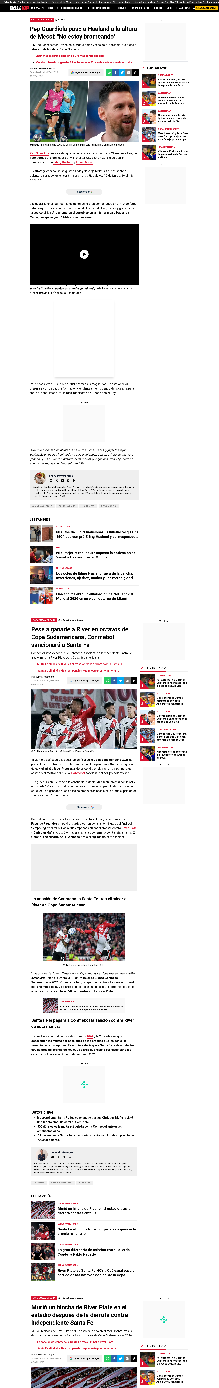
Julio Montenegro (45, 676)
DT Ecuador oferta (121, 2)
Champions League (42, 506)
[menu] (5, 8)
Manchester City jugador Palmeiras (92, 2)
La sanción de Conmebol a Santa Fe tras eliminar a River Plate (75, 1341)
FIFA (90, 1036)
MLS (169, 8)
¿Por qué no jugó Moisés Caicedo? (150, 2)
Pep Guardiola (39, 153)
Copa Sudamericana (73, 620)
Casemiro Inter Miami (62, 2)
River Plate (129, 828)
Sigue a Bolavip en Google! (88, 72)
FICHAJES (120, 8)
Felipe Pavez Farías (44, 68)
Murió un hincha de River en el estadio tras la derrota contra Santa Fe (79, 664)
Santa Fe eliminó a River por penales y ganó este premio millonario (78, 670)
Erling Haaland (63, 162)
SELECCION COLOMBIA (70, 8)
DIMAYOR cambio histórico (182, 2)
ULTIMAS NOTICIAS (42, 8)
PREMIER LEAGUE (140, 8)
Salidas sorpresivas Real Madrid (33, 2)
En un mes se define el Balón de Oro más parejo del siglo (70, 55)
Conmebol (78, 773)
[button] (115, 72)
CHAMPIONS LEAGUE (187, 8)
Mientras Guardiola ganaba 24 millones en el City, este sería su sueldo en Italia (84, 62)
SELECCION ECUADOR (99, 8)
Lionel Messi (84, 162)
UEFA (62, 20)
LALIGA (158, 8)
